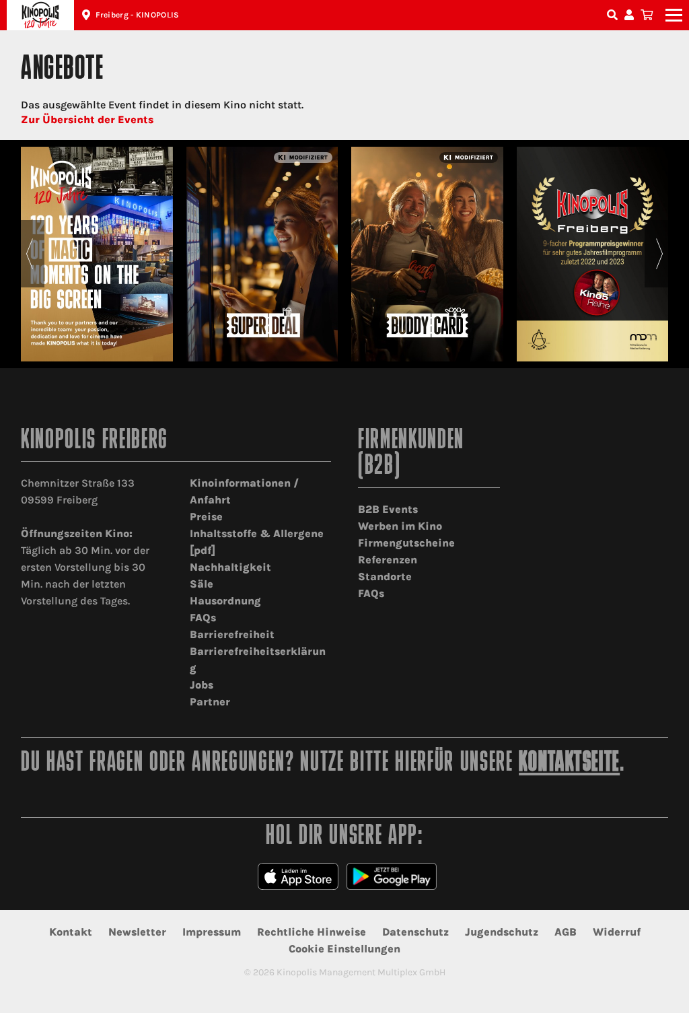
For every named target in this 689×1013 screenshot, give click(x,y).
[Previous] (29, 253)
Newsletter (137, 931)
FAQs (203, 617)
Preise (206, 516)
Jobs (201, 684)
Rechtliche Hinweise (311, 931)
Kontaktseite (569, 763)
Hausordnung (225, 600)
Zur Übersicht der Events (87, 119)
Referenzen (387, 559)
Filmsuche (613, 15)
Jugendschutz (501, 931)
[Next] (660, 253)
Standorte (385, 576)
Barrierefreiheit (232, 634)
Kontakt (70, 931)
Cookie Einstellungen (344, 948)
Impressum (211, 931)
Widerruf (617, 931)
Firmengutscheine (406, 542)
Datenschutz (415, 931)
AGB (565, 931)
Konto (631, 15)
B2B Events (388, 509)
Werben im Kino (400, 526)
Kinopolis (40, 15)
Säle (201, 584)
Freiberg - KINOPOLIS (137, 15)
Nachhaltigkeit (230, 567)
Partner (210, 701)
